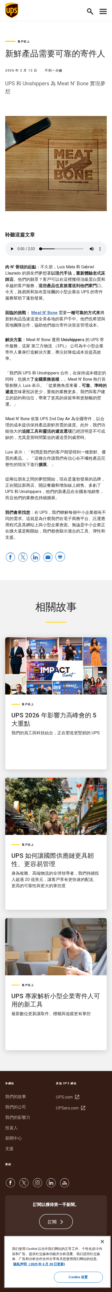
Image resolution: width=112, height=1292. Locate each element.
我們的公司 (15, 1107)
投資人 (11, 1127)
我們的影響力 (17, 1117)
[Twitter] (24, 1185)
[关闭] (102, 1241)
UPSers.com (70, 1108)
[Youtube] (64, 1185)
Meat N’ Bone (44, 312)
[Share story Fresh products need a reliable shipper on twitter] (23, 557)
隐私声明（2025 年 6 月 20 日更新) (39, 1264)
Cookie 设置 (78, 1277)
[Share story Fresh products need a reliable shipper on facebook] (10, 557)
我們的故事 (15, 1096)
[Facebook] (10, 1185)
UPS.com (67, 1097)
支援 (9, 1148)
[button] (92, 10)
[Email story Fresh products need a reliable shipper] (48, 557)
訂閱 (53, 1221)
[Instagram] (37, 1185)
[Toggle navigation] (103, 10)
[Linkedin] (51, 1185)
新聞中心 (13, 1138)
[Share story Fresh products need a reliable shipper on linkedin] (35, 557)
